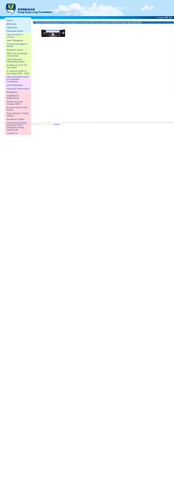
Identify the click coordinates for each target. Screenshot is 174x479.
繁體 (166, 17)
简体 (170, 17)
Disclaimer (57, 124)
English (161, 17)
